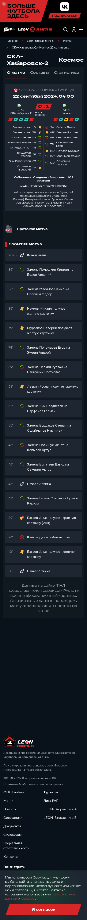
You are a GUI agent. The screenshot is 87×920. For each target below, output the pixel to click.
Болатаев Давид (19, 142)
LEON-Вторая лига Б (60, 818)
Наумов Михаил (67, 151)
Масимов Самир (68, 156)
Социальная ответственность (16, 845)
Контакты (10, 857)
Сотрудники (12, 818)
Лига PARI (52, 801)
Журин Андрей (39, 353)
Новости (9, 809)
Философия (12, 835)
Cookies (27, 899)
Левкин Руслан (67, 132)
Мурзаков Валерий (23, 168)
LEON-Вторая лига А (60, 809)
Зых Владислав (20, 161)
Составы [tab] (39, 72)
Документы (12, 826)
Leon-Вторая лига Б (40, 41)
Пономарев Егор (52, 347)
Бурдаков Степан (24, 154)
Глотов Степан (20, 137)
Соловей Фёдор (39, 294)
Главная (12, 41)
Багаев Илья (22, 127)
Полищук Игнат (20, 147)
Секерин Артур (39, 469)
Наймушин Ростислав (43, 372)
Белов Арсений (39, 275)
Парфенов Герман (41, 411)
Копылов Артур (39, 450)
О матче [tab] (16, 72)
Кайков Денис (66, 127)
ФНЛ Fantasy (13, 792)
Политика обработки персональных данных (33, 784)
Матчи (67, 41)
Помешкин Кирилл (63, 162)
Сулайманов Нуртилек (44, 430)
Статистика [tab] (66, 72)
